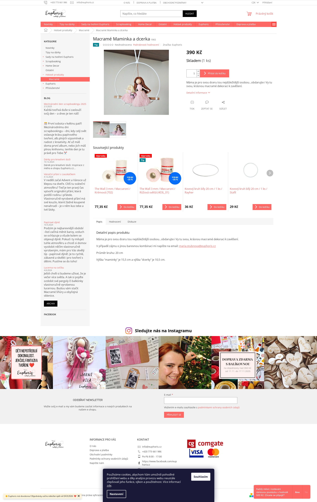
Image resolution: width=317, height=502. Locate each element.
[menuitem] (48, 24)
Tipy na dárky (53, 52)
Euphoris (51, 83)
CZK (254, 2)
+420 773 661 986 (151, 451)
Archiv (51, 303)
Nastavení (116, 494)
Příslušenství (53, 88)
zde (109, 485)
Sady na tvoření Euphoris (60, 56)
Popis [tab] (99, 221)
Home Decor (52, 65)
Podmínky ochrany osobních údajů (109, 458)
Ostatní (50, 70)
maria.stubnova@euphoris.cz (197, 246)
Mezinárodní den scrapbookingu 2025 (65, 104)
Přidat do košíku (217, 73)
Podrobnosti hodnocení (146, 44)
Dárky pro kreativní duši (57, 159)
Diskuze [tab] (132, 221)
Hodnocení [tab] (115, 221)
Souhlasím (201, 477)
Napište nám (97, 463)
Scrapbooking (53, 61)
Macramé (54, 79)
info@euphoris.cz (152, 446)
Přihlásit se (174, 414)
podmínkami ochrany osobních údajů (219, 407)
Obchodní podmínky (174, 2)
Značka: (172, 44)
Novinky (50, 47)
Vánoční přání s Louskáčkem (59, 174)
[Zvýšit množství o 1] (198, 71)
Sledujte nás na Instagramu (163, 330)
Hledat (189, 13)
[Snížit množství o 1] (198, 75)
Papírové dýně (52, 222)
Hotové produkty (55, 74)
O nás (127, 2)
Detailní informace (196, 92)
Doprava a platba (146, 2)
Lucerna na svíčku (54, 267)
